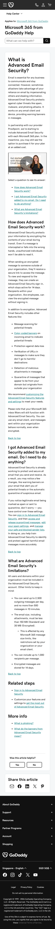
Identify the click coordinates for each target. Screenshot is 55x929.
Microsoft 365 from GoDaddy (32, 21)
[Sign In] (43, 5)
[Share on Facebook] (19, 786)
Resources (7, 820)
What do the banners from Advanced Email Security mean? (28, 732)
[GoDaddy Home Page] (15, 855)
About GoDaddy (11, 804)
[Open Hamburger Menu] (3, 5)
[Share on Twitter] (35, 786)
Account (6, 836)
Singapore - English (13, 868)
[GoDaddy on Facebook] (4, 876)
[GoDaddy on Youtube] (35, 876)
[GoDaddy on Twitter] (27, 876)
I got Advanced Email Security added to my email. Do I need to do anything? (30, 200)
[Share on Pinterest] (42, 786)
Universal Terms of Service (29, 923)
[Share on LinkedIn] (27, 786)
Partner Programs (11, 828)
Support (6, 812)
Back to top (14, 438)
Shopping (7, 844)
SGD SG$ (44, 868)
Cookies (40, 887)
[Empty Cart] (50, 5)
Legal (13, 887)
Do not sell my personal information (27, 893)
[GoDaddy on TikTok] (20, 876)
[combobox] (24, 40)
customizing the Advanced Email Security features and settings (26, 398)
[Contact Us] (37, 5)
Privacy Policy (26, 887)
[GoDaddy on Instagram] (12, 876)
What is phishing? (23, 723)
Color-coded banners (25, 333)
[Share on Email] (12, 786)
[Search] (46, 40)
